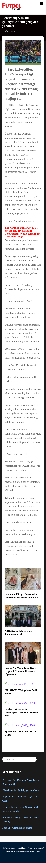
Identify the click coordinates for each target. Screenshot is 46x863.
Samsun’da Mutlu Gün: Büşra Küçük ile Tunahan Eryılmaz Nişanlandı (20, 671)
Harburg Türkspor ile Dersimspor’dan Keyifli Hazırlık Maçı (21, 712)
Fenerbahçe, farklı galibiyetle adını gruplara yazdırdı (20, 22)
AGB (30, 848)
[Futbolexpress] (11, 9)
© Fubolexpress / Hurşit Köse (14, 848)
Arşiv (37, 852)
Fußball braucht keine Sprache (17, 827)
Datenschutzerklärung (25, 852)
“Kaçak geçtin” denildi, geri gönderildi (21, 790)
